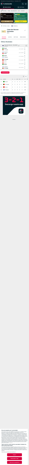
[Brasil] (4, 81)
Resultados (23, 37)
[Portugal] (4, 84)
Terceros (10, 442)
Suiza (6, 87)
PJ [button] (12, 79)
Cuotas (10, 37)
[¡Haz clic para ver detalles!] (14, 49)
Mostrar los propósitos (14, 462)
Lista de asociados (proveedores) (8, 452)
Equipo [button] (4, 79)
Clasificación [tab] (5, 72)
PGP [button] (17, 79)
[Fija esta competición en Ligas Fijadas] (25, 30)
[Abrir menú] (26, 4)
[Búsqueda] (23, 4)
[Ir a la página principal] (7, 4)
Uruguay (7, 89)
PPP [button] (19, 79)
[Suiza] (4, 87)
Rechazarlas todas (14, 458)
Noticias (16, 37)
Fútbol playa (6, 25)
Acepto (14, 454)
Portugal (7, 84)
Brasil (6, 81)
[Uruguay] (4, 90)
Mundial (15, 25)
